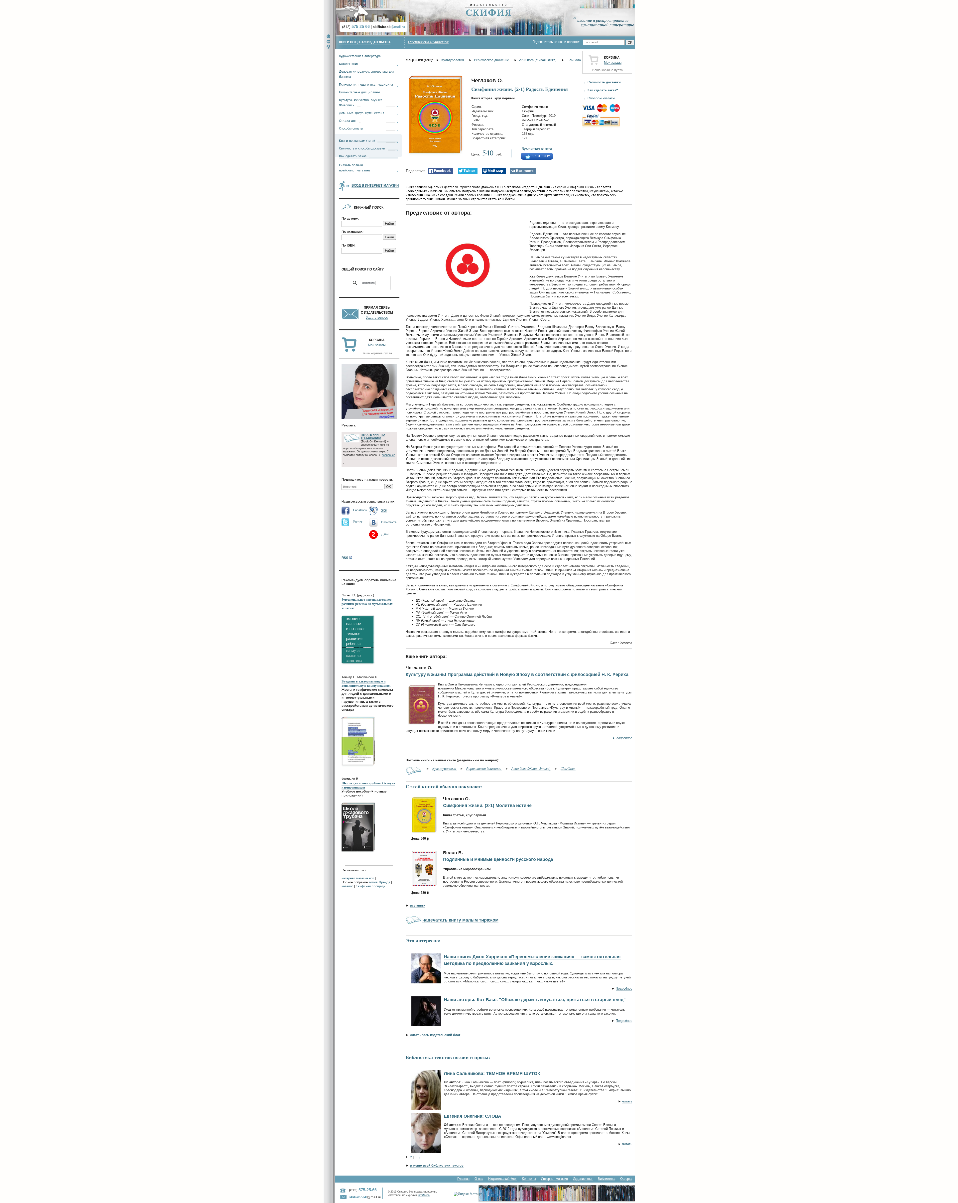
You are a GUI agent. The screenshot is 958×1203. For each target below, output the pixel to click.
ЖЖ (384, 511)
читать (627, 1101)
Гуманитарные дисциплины (428, 41)
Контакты (529, 1179)
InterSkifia (424, 1195)
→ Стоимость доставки (601, 82)
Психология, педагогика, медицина (366, 84)
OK (630, 42)
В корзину (540, 156)
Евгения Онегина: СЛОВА (472, 1116)
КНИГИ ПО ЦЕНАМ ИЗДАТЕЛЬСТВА (364, 42)
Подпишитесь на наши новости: (557, 42)
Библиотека (606, 1179)
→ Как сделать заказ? (600, 90)
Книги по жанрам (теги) (357, 140)
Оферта (626, 1179)
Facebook (360, 510)
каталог (347, 886)
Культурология (453, 60)
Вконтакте (388, 522)
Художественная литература (360, 55)
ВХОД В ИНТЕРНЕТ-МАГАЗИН (375, 185)
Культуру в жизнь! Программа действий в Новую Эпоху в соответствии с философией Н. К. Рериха (517, 674)
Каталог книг (348, 63)
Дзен (384, 534)
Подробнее (624, 988)
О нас (479, 1179)
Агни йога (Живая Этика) (538, 60)
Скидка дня (348, 120)
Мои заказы (612, 62)
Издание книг (583, 1179)
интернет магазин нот (358, 878)
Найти (389, 224)
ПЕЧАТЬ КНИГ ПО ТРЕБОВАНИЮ (373, 436)
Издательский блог (502, 1179)
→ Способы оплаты (598, 98)
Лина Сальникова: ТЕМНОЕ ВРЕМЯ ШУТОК (492, 1073)
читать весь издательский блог (435, 1035)
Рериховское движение (492, 60)
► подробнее (622, 738)
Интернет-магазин (554, 1179)
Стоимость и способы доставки (362, 148)
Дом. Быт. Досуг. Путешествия (361, 112)
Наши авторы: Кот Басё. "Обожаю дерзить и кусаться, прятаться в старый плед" (535, 999)
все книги (417, 905)
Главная (463, 1179)
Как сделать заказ (352, 155)
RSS (345, 558)
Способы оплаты (351, 128)
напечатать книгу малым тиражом (460, 920)
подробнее (388, 454)
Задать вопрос (377, 317)
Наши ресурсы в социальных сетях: (368, 501)
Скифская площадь (370, 886)
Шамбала (574, 60)
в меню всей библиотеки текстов (437, 1165)
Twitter (357, 522)
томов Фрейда (379, 882)
